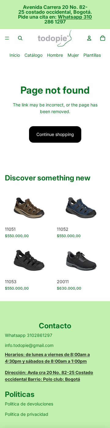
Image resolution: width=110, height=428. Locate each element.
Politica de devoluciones (29, 403)
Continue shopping (55, 134)
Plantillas (92, 55)
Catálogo (33, 55)
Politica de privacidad (26, 414)
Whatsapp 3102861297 (28, 335)
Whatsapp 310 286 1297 (68, 19)
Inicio (14, 55)
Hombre (55, 55)
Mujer (73, 55)
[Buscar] (20, 38)
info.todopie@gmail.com (29, 345)
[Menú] (7, 38)
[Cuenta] (89, 38)
